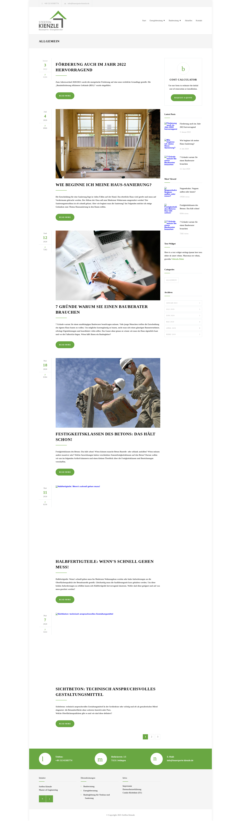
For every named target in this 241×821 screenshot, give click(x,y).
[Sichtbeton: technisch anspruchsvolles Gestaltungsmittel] (108, 648)
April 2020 (183, 328)
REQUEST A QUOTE (183, 98)
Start (144, 21)
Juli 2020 (183, 309)
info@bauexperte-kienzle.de (78, 3)
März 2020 (183, 334)
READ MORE (65, 96)
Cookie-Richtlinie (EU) (132, 793)
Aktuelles (188, 21)
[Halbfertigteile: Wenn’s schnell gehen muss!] (108, 520)
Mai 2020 (183, 322)
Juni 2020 (183, 315)
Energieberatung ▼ (157, 21)
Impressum (127, 786)
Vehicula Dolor (177, 259)
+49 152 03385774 (51, 3)
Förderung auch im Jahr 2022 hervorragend (190, 125)
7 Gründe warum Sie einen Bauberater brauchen (188, 160)
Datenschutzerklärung (132, 789)
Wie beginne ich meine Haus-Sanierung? (104, 184)
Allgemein (171, 280)
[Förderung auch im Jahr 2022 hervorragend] (170, 128)
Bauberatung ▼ (175, 21)
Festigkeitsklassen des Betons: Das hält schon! (190, 207)
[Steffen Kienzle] (65, 21)
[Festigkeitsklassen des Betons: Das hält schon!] (108, 393)
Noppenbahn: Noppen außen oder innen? (189, 190)
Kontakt (199, 21)
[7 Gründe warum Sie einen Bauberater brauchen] (108, 265)
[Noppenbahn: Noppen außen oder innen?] (170, 193)
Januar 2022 (183, 303)
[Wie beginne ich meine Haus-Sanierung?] (108, 143)
